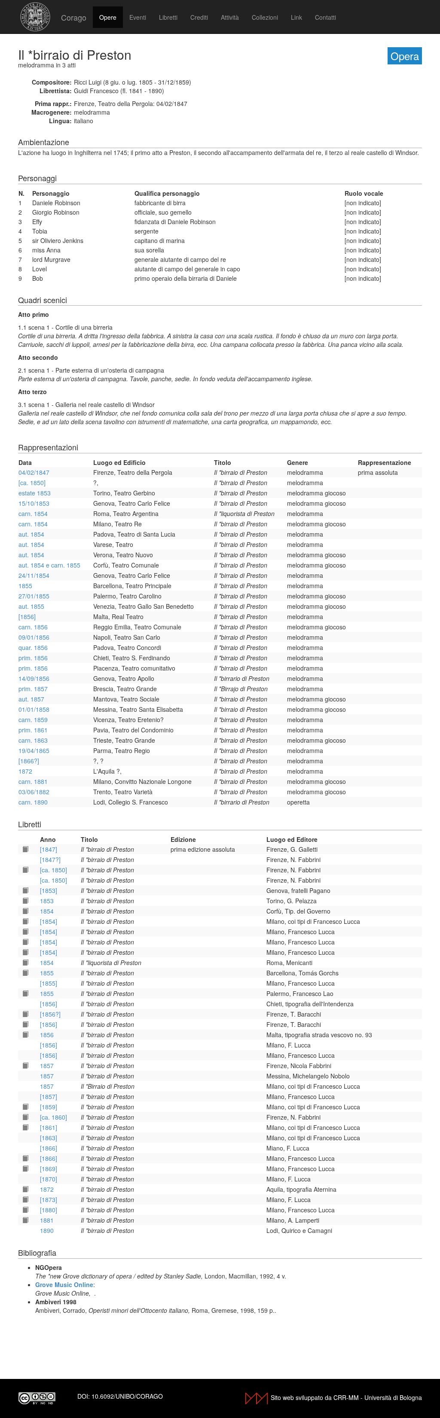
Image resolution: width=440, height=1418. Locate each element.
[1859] (48, 1106)
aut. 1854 (31, 534)
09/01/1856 (33, 637)
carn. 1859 (33, 719)
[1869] (48, 1168)
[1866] (48, 1148)
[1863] (48, 1137)
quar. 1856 (33, 647)
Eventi (137, 17)
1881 (47, 1220)
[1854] (48, 921)
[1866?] (28, 760)
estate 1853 (34, 493)
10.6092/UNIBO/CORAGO (127, 1396)
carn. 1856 (33, 626)
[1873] (48, 1199)
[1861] (48, 1127)
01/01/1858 (33, 709)
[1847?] (50, 859)
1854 (47, 911)
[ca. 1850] (32, 482)
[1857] (48, 1096)
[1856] (27, 616)
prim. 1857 (33, 688)
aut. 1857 (31, 699)
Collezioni (265, 17)
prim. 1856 (33, 657)
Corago (73, 17)
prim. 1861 (33, 730)
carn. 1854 (33, 513)
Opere (107, 17)
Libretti (168, 17)
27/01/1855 (33, 596)
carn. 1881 (33, 781)
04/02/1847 (33, 472)
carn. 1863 (33, 740)
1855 (25, 585)
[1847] (48, 849)
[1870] (48, 1179)
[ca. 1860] (53, 1117)
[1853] (48, 890)
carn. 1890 (33, 802)
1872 (25, 771)
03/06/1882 (33, 791)
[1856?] (50, 1014)
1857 (47, 1065)
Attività (230, 17)
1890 (47, 1230)
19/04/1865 (33, 750)
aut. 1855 (31, 606)
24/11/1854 (33, 575)
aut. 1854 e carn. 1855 (49, 565)
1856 (47, 1034)
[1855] (48, 983)
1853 (47, 900)
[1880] (48, 1209)
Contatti (325, 17)
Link (296, 17)
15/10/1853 (33, 503)
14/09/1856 (33, 678)
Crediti (199, 17)
